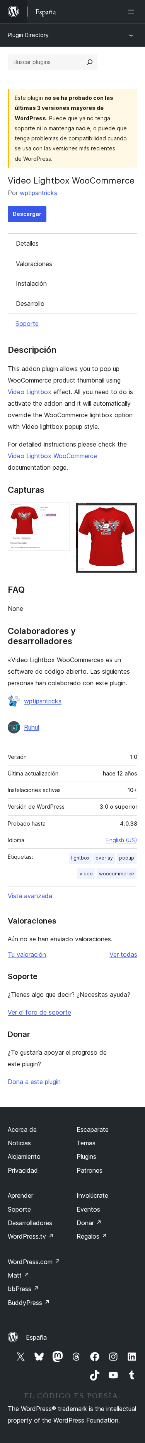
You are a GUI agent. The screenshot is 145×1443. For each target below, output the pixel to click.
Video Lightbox (29, 392)
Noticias (19, 1143)
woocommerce (116, 874)
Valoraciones (34, 264)
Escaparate (93, 1129)
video (86, 874)
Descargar (27, 214)
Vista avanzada (30, 896)
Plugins (86, 1156)
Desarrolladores (30, 1223)
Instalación (31, 283)
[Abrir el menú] (132, 11)
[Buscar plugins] (89, 62)
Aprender (20, 1195)
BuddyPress (29, 1302)
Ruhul (31, 727)
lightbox (80, 858)
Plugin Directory (28, 35)
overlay (104, 858)
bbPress (23, 1289)
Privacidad (23, 1170)
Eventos (88, 1209)
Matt (18, 1275)
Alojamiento (24, 1156)
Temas (86, 1143)
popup (126, 858)
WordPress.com (34, 1262)
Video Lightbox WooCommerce (52, 456)
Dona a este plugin (34, 1082)
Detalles (27, 243)
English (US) (121, 840)
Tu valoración (27, 954)
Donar (89, 1223)
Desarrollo (30, 303)
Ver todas (123, 954)
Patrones (89, 1170)
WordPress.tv (31, 1236)
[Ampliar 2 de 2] (127, 513)
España (36, 1337)
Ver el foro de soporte (39, 1012)
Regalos (92, 1236)
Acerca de (22, 1129)
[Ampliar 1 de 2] (59, 513)
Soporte (27, 323)
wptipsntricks (38, 193)
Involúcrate (92, 1195)
